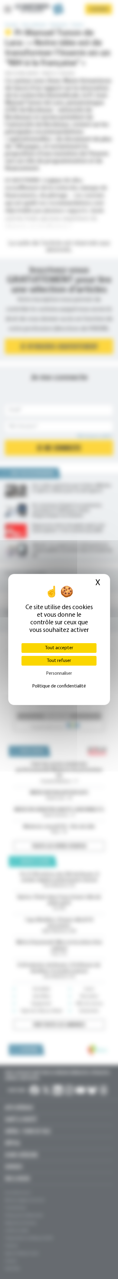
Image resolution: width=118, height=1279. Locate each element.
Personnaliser (59, 673)
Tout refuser (59, 660)
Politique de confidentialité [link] (59, 686)
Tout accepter (59, 648)
